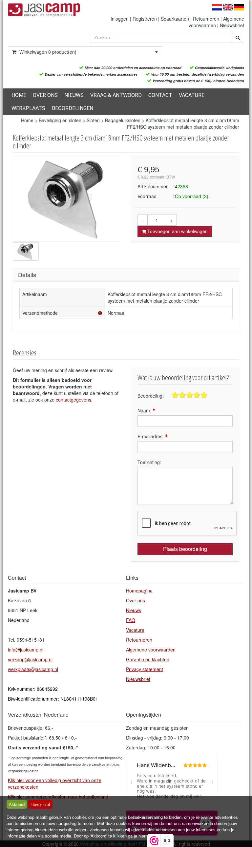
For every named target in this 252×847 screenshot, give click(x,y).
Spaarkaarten (175, 18)
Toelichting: (149, 462)
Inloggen (120, 18)
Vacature (191, 95)
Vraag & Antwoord (116, 95)
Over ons (45, 95)
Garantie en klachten (147, 659)
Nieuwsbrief (232, 25)
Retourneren (206, 18)
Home (18, 95)
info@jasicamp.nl (25, 649)
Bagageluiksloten (122, 120)
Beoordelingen (72, 108)
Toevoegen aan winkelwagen (177, 231)
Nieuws (74, 95)
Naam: (145, 410)
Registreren (145, 18)
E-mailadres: (151, 436)
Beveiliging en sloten (60, 120)
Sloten (93, 120)
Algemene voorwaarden (151, 649)
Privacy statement (144, 669)
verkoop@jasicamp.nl (30, 659)
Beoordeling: (150, 395)
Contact (160, 95)
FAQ (130, 620)
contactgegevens (73, 399)
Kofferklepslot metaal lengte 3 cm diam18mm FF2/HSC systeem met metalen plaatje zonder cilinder (183, 123)
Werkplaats (28, 108)
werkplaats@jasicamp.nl (33, 669)
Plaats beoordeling (185, 549)
